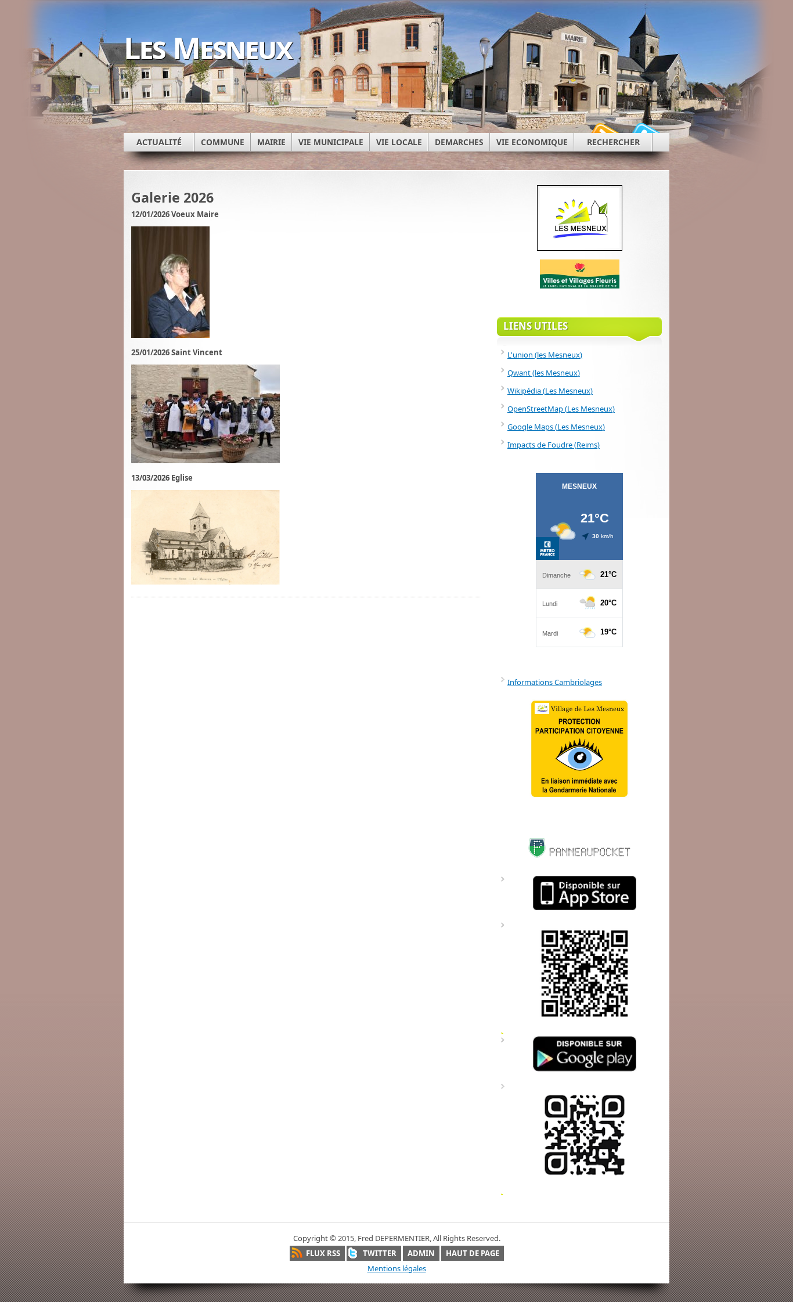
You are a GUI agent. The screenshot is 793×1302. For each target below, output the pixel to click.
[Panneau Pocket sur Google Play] (584, 1071)
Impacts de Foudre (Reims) (553, 444)
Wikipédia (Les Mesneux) (550, 390)
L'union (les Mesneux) (544, 354)
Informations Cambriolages (554, 682)
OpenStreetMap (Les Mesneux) (561, 408)
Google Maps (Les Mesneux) (556, 426)
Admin (421, 1253)
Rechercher (613, 141)
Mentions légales (396, 1268)
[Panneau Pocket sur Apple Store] (584, 909)
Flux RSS (323, 1253)
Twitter (379, 1253)
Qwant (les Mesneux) (543, 372)
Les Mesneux (208, 47)
